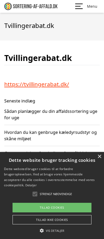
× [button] (99, 157)
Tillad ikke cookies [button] (52, 220)
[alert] (52, 195)
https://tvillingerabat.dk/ (36, 84)
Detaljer (31, 185)
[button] (52, 230)
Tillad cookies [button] (52, 207)
